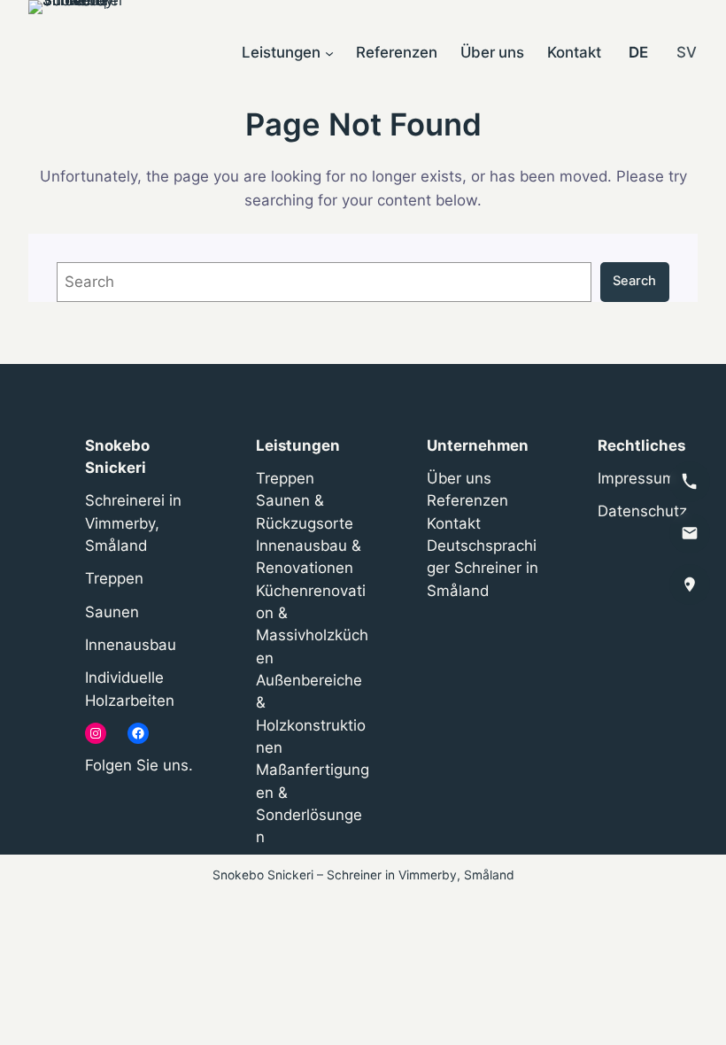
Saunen (112, 612)
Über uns (459, 478)
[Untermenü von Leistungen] (329, 53)
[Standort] (689, 584)
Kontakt (454, 523)
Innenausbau (130, 645)
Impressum (637, 478)
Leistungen (298, 445)
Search (634, 281)
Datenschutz (642, 511)
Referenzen (467, 500)
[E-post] (689, 533)
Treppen (114, 578)
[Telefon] (689, 481)
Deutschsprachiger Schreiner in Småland (482, 568)
